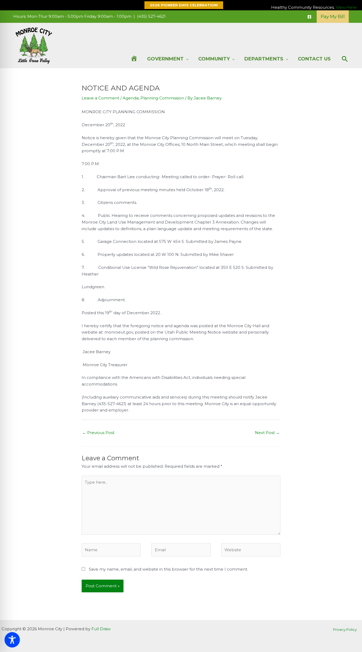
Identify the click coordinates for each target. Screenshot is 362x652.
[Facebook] (309, 17)
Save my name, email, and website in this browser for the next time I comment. (168, 569)
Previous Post (98, 432)
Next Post (267, 432)
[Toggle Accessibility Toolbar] (12, 640)
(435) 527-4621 (151, 16)
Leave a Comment (100, 97)
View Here (346, 7)
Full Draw (101, 628)
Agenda (131, 97)
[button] (181, 5)
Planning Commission (162, 97)
